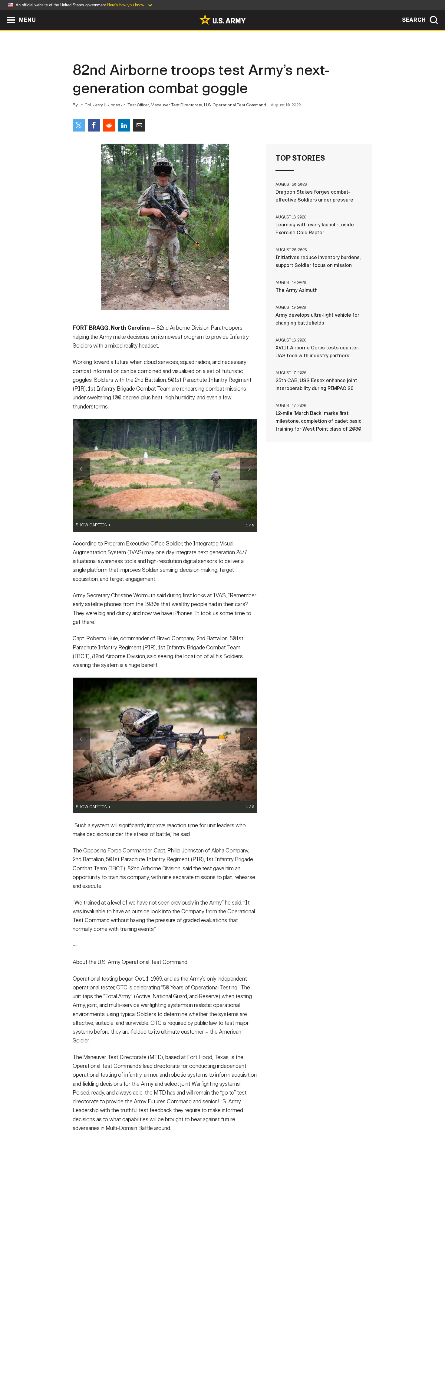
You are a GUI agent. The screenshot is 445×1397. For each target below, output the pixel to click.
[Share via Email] (139, 125)
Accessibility (227, 1370)
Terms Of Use (186, 1370)
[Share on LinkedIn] (124, 125)
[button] (3, 13)
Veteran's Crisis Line (336, 1370)
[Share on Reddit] (109, 125)
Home (90, 1370)
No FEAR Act (288, 1370)
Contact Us (119, 1370)
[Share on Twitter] (79, 125)
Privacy (152, 1370)
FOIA (259, 1370)
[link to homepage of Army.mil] (222, 19)
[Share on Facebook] (94, 125)
